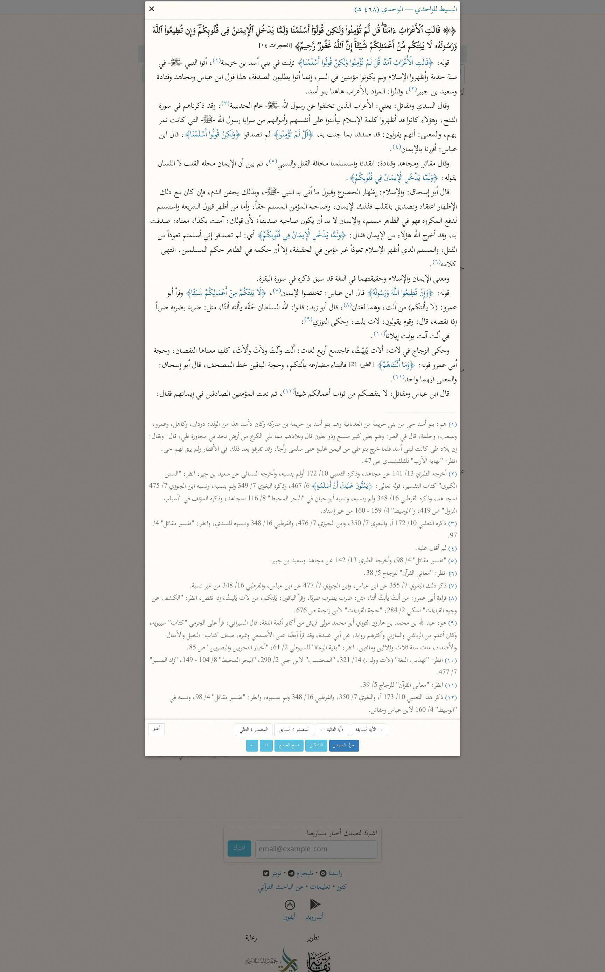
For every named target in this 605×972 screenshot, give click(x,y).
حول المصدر (344, 745)
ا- (252, 745)
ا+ (266, 745)
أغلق (156, 729)
